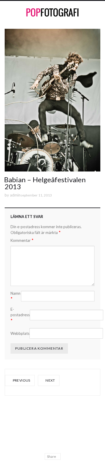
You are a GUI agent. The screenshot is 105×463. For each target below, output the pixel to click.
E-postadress (20, 315)
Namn (15, 296)
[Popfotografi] (52, 12)
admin (15, 195)
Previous (21, 380)
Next (50, 380)
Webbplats (19, 333)
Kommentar (22, 240)
